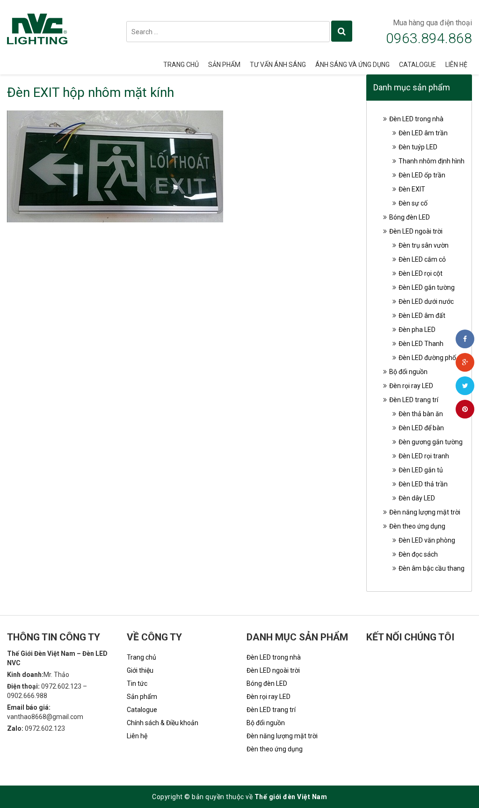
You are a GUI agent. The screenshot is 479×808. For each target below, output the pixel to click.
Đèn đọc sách (418, 554)
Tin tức (137, 683)
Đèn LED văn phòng (427, 540)
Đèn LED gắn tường (427, 287)
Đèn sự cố (413, 203)
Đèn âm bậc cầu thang (431, 568)
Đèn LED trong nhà (416, 119)
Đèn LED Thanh (421, 343)
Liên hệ (456, 64)
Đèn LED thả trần (423, 484)
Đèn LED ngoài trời (416, 231)
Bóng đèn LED (409, 217)
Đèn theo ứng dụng (417, 526)
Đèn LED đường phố (427, 357)
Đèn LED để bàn (421, 428)
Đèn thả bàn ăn (421, 414)
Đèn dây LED (417, 498)
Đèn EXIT (412, 189)
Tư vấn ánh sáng (278, 64)
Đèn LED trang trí (413, 400)
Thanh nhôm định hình (431, 161)
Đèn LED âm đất (422, 315)
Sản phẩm (224, 64)
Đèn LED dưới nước (426, 301)
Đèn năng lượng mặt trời (424, 512)
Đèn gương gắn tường (431, 442)
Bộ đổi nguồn (408, 371)
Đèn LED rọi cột (421, 273)
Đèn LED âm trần (423, 133)
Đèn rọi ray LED (411, 385)
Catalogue (417, 64)
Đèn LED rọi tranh (424, 456)
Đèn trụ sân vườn (424, 245)
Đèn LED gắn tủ (421, 470)
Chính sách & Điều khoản (162, 723)
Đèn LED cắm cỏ (422, 259)
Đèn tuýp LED (418, 147)
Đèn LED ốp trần (422, 175)
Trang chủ (181, 64)
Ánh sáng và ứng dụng (352, 64)
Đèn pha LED (417, 329)
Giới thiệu (140, 670)
